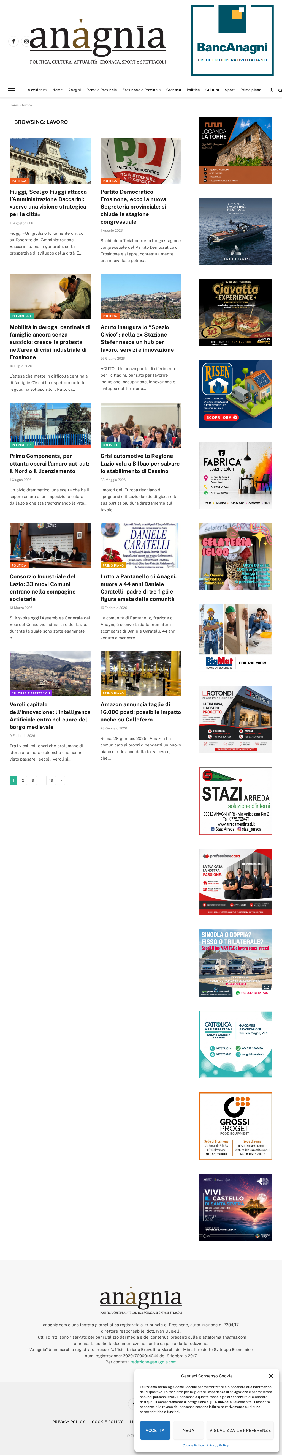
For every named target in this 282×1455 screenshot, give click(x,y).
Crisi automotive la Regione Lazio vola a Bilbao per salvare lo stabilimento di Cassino (140, 463)
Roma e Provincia (101, 90)
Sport (230, 90)
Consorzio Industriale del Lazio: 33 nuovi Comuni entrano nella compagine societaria (43, 587)
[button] (271, 1376)
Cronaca (173, 90)
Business (110, 445)
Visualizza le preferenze (240, 1430)
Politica (193, 90)
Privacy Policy (218, 1445)
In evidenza (36, 90)
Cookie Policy (193, 1445)
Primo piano (250, 90)
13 (51, 780)
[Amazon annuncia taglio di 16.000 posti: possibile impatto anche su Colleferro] (141, 673)
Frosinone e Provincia (142, 90)
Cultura (212, 90)
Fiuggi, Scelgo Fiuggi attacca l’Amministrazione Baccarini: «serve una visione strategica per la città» (48, 203)
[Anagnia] (113, 41)
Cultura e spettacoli (31, 693)
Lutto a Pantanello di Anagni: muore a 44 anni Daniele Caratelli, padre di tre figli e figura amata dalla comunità (139, 587)
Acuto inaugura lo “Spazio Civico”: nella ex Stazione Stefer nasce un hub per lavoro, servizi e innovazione (137, 338)
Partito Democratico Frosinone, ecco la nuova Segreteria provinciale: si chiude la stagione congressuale (133, 206)
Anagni (74, 90)
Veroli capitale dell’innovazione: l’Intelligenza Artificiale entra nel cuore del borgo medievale (50, 715)
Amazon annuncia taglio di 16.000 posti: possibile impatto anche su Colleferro (141, 712)
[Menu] (11, 90)
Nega (189, 1430)
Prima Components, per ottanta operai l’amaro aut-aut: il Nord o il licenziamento (49, 463)
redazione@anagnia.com (153, 1362)
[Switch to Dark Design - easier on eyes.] (271, 90)
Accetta (155, 1430)
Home (57, 90)
